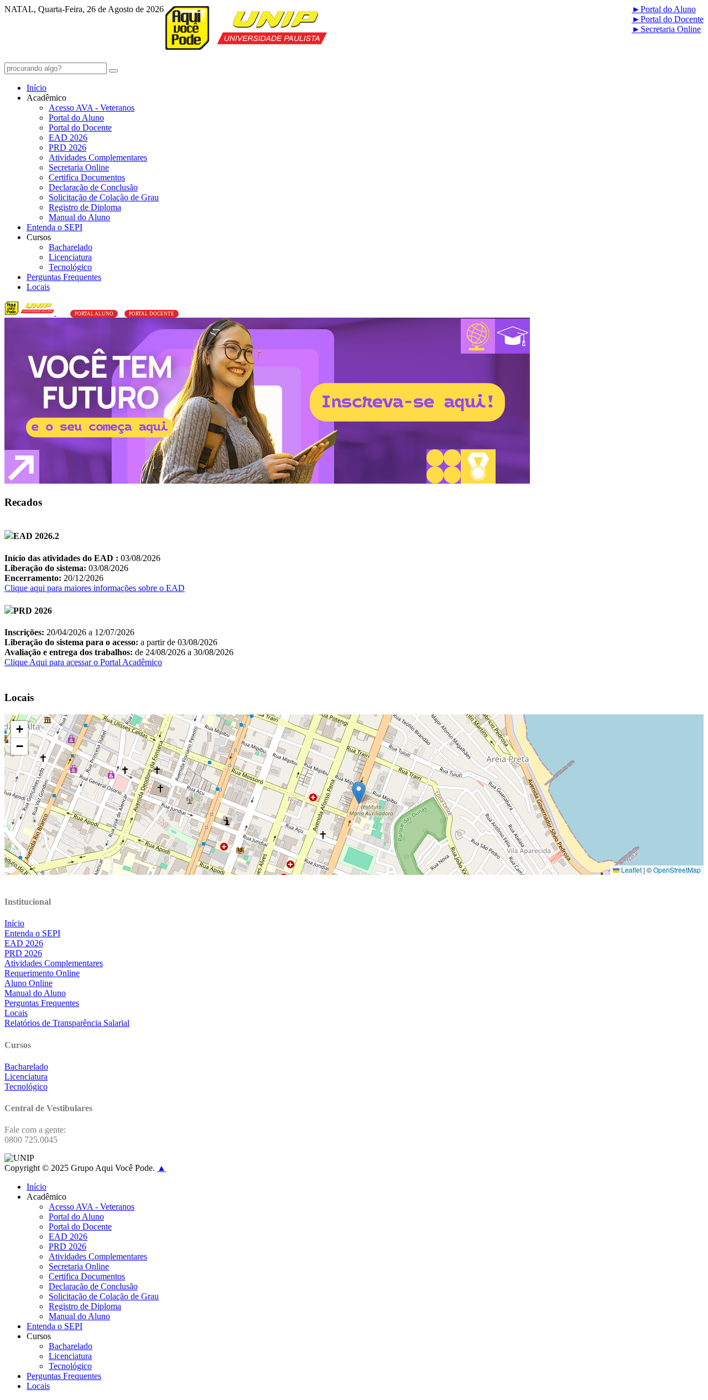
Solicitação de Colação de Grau (104, 197)
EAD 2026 (68, 137)
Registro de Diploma (85, 207)
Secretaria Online (666, 29)
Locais (38, 287)
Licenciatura (70, 257)
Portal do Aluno (664, 9)
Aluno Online (28, 983)
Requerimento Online (42, 973)
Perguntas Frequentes (64, 277)
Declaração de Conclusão (93, 187)
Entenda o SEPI (54, 227)
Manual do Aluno (79, 217)
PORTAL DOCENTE (151, 314)
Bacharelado (70, 247)
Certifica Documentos (87, 177)
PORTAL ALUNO (94, 314)
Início (36, 87)
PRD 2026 (67, 147)
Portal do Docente (668, 19)
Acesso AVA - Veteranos (91, 107)
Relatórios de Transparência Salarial (66, 1023)
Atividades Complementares (98, 157)
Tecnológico (70, 267)
